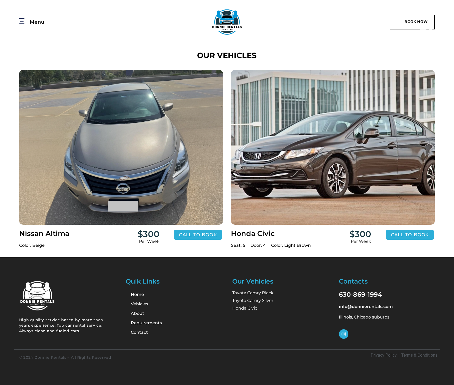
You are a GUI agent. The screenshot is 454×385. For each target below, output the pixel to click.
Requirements (146, 322)
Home (137, 294)
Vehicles (139, 303)
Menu (37, 22)
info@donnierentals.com (366, 306)
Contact (139, 332)
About (137, 313)
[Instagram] (343, 334)
